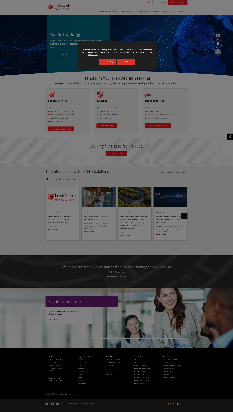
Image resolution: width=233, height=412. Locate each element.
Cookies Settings (107, 62)
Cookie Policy (93, 55)
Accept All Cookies (126, 62)
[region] (117, 55)
